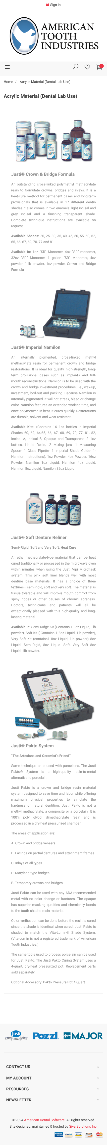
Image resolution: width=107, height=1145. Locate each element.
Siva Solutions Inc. (83, 1127)
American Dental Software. (44, 1120)
